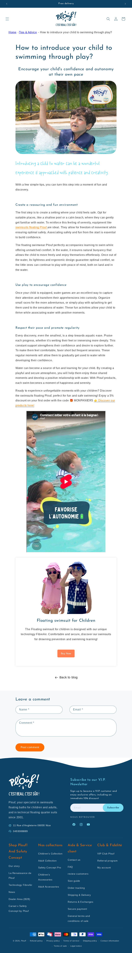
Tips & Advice (28, 32)
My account (104, 867)
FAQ (70, 866)
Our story (14, 866)
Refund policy (36, 941)
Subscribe (113, 808)
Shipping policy (90, 941)
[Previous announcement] (6, 4)
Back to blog (68, 677)
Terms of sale (60, 946)
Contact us (74, 859)
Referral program (107, 860)
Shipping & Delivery (79, 895)
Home (12, 32)
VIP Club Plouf (105, 853)
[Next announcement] (125, 4)
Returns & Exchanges (80, 901)
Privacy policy (53, 941)
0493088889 (20, 831)
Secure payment (77, 909)
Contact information (110, 941)
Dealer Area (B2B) (19, 899)
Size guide (74, 880)
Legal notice (76, 946)
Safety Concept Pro (49, 867)
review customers (78, 873)
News (12, 892)
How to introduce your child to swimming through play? (76, 32)
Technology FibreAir (20, 885)
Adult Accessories (48, 886)
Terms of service (71, 941)
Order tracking (76, 888)
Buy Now (66, 653)
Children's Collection (50, 853)
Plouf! (23, 941)
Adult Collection (47, 860)
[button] (7, 19)
